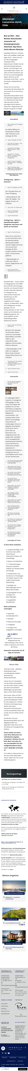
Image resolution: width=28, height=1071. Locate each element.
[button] (7, 113)
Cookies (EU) (22, 1057)
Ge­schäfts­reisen (5, 1013)
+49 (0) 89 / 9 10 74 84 (7, 835)
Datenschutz (11, 1061)
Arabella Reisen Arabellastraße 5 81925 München (5, 977)
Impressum (13, 1057)
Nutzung (20, 1061)
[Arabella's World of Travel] (14, 9)
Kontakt (4, 1057)
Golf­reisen (4, 1008)
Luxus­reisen (4, 1003)
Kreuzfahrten (4, 1006)
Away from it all (5, 1011)
